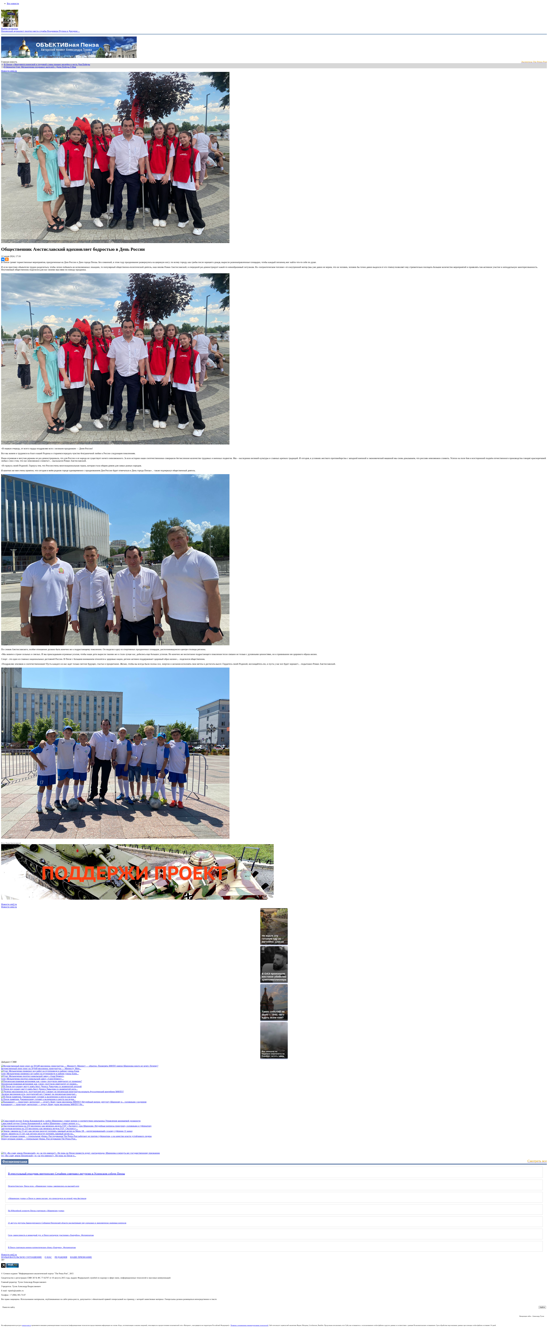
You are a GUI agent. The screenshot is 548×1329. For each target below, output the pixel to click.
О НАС (48, 1257)
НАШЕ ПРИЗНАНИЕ (81, 1257)
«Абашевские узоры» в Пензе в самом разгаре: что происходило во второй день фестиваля (47, 1198)
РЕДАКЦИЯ (61, 1257)
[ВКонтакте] (3, 259)
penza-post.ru (26, 1325)
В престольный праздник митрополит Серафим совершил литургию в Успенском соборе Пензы (66, 1173)
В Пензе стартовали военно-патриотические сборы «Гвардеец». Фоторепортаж (42, 1247)
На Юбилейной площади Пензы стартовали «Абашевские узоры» (36, 1211)
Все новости (13, 3)
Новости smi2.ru (9, 71)
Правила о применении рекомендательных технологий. (249, 1325)
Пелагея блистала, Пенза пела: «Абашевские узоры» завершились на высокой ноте (43, 1186)
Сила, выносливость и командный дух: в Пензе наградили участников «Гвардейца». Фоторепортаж (51, 1235)
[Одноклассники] (7, 259)
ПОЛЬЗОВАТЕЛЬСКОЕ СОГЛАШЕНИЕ (21, 1257)
